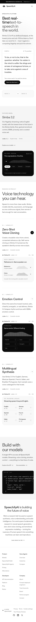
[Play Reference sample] (30, 267)
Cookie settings (28, 609)
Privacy (16, 609)
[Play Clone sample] (30, 274)
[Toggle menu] (32, 6)
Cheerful (20, 166)
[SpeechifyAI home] (9, 6)
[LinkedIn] (18, 615)
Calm (13, 166)
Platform (4, 582)
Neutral (7, 166)
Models (4, 557)
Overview (22, 557)
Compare (22, 564)
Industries (22, 561)
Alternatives (5, 571)
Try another (28, 51)
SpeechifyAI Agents (8, 564)
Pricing (4, 567)
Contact (21, 598)
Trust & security (23, 588)
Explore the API (6, 465)
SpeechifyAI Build (7, 561)
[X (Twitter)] (22, 615)
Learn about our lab (17, 540)
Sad (7, 169)
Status (4, 589)
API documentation (7, 579)
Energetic (28, 166)
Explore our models (7, 145)
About (21, 579)
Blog (3, 586)
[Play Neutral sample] (6, 161)
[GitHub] (14, 615)
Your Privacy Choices (20, 612)
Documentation (20, 465)
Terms (20, 609)
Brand (21, 591)
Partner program (24, 595)
